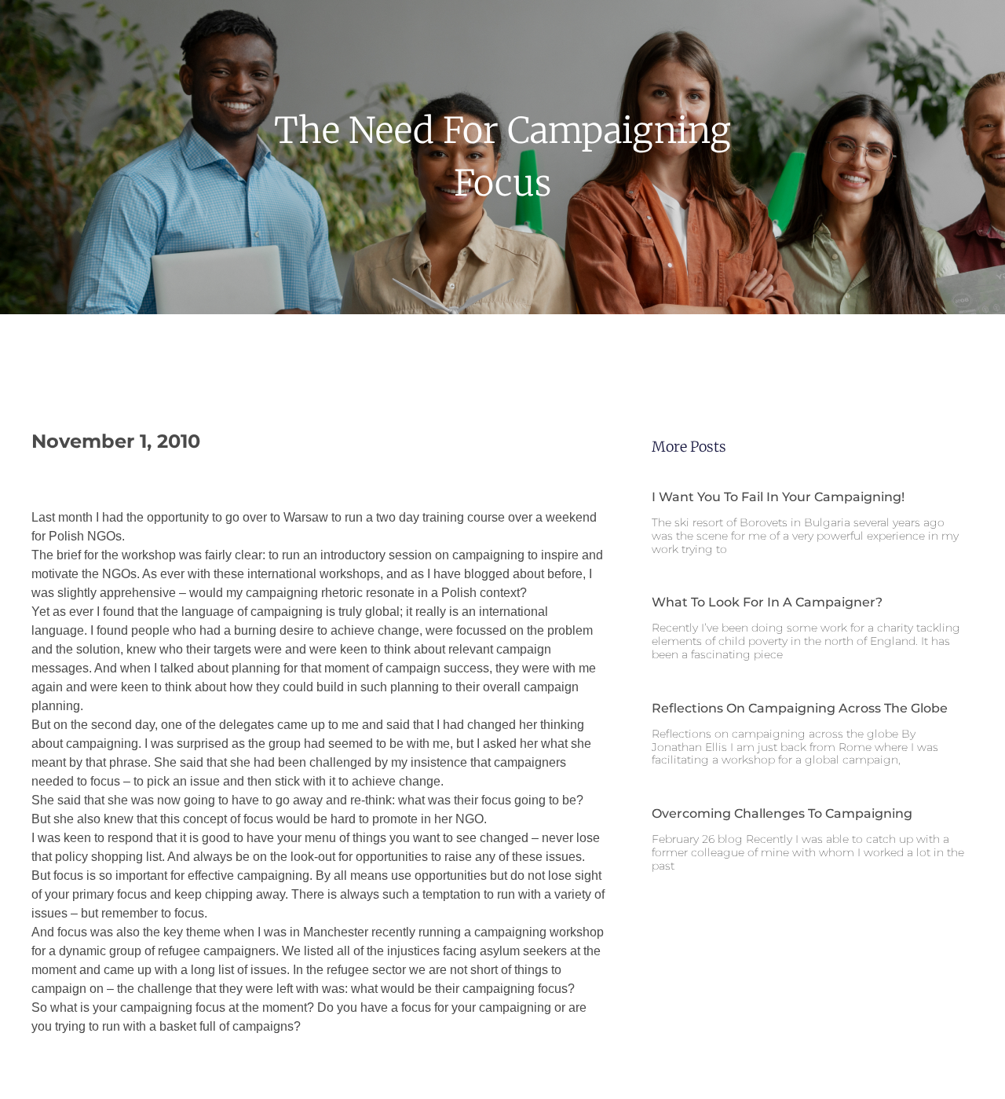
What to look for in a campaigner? (767, 602)
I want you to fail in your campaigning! (778, 496)
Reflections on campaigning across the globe (800, 708)
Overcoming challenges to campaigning (782, 813)
